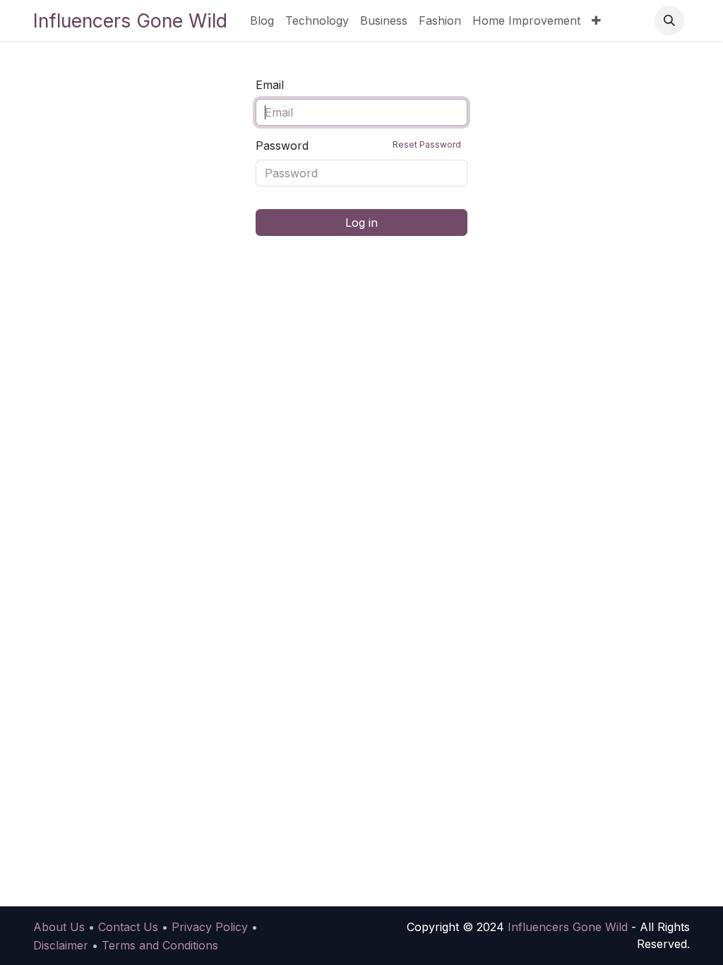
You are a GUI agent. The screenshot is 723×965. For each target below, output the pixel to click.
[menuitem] (262, 20)
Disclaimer (60, 945)
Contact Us (128, 927)
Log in (361, 222)
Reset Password (427, 144)
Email (270, 85)
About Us (59, 927)
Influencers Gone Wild (130, 20)
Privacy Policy (210, 927)
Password (358, 145)
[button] (669, 20)
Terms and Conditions (160, 945)
